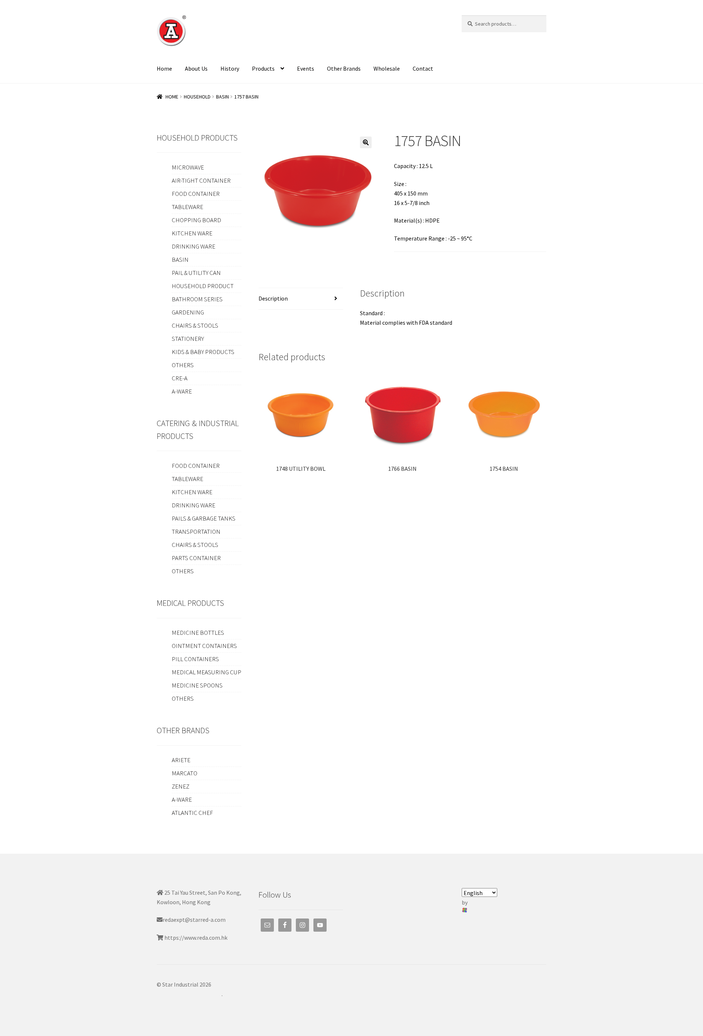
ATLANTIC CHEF (192, 813)
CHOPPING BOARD (196, 220)
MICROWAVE (188, 167)
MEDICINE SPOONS (197, 685)
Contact (423, 68)
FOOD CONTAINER (196, 194)
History (229, 68)
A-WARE (182, 391)
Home (164, 68)
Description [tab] (273, 298)
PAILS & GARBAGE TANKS (203, 518)
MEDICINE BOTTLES (198, 633)
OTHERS (183, 365)
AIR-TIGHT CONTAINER (201, 180)
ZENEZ (180, 786)
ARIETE (181, 760)
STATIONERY (188, 339)
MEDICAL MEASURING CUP (206, 672)
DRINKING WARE (193, 246)
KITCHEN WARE (192, 233)
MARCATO (184, 773)
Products (263, 68)
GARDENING (188, 312)
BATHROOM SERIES (197, 299)
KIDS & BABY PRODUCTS (203, 352)
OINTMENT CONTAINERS (204, 646)
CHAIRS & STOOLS (195, 325)
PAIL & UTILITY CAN (196, 273)
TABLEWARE (187, 207)
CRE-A (179, 378)
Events (305, 68)
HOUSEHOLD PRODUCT (203, 286)
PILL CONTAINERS (195, 659)
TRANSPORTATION (196, 532)
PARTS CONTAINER (196, 558)
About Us (196, 68)
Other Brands (344, 68)
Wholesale (386, 68)
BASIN (222, 96)
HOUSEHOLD (197, 96)
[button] (366, 142)
